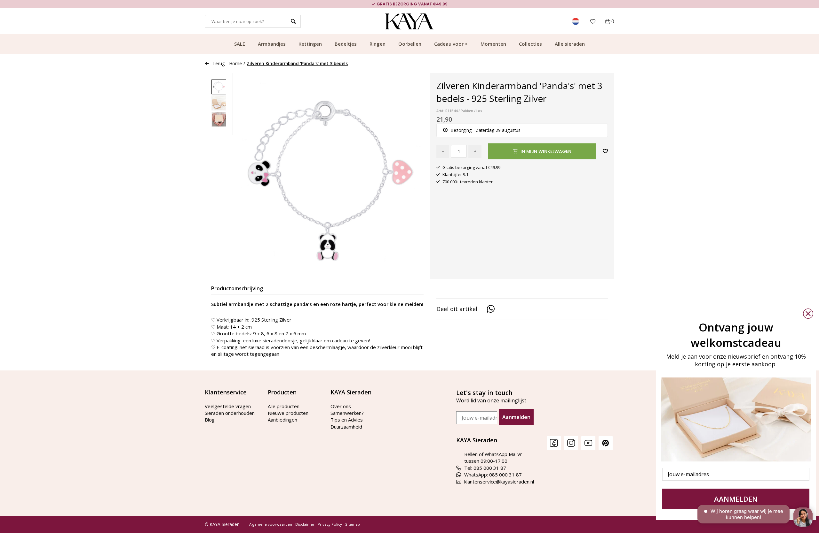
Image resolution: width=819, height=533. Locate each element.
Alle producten (283, 406)
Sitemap (352, 524)
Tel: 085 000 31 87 (485, 468)
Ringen (378, 44)
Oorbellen (409, 44)
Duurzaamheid (346, 426)
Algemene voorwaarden (270, 524)
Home (235, 63)
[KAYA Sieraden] (409, 21)
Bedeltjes (346, 44)
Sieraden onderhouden (230, 413)
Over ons (340, 406)
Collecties (530, 44)
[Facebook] (554, 443)
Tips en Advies (346, 419)
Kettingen (310, 44)
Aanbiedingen (282, 419)
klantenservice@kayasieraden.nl (499, 481)
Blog (210, 419)
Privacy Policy (330, 524)
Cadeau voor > (451, 44)
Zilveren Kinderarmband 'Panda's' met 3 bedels (297, 63)
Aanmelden (516, 417)
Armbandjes (272, 44)
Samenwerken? (347, 413)
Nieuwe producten (288, 413)
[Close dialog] (808, 313)
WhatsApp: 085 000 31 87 (493, 474)
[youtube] (588, 443)
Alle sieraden (570, 44)
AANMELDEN (736, 499)
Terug (218, 63)
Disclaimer (304, 524)
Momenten (493, 44)
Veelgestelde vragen (228, 406)
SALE (239, 44)
